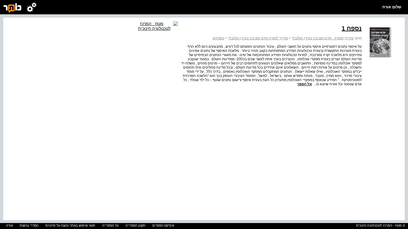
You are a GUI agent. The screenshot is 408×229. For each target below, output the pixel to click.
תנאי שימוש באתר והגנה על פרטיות (70, 225)
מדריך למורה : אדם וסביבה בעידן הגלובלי (322, 38)
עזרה (9, 225)
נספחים (218, 38)
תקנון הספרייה (135, 225)
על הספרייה (110, 225)
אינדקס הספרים (163, 225)
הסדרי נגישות (29, 225)
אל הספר (304, 84)
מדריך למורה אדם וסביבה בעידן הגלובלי (258, 38)
